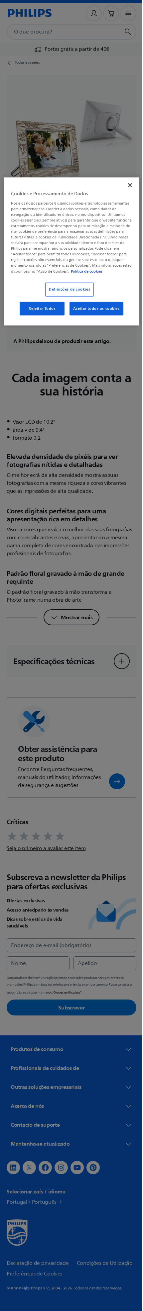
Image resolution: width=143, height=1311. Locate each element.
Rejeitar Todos (39, 313)
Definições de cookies (67, 294)
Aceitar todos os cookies (94, 313)
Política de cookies (61, 276)
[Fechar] (125, 184)
